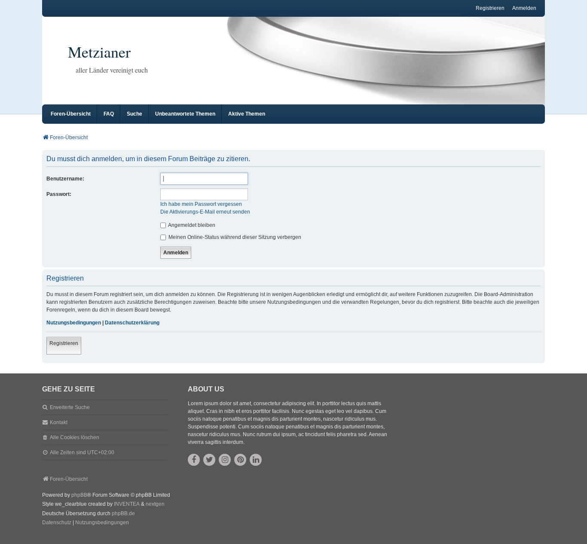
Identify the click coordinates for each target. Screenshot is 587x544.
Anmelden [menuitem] (524, 8)
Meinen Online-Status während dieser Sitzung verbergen (234, 237)
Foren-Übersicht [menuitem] (71, 114)
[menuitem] (56, 523)
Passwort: (58, 194)
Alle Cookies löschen (74, 437)
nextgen (155, 504)
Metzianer (99, 51)
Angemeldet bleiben (191, 225)
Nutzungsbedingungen (73, 323)
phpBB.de (123, 513)
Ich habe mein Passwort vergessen (201, 204)
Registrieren (63, 343)
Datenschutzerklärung (132, 323)
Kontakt (58, 422)
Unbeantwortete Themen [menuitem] (185, 114)
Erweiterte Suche (70, 407)
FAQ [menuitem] (109, 114)
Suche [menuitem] (134, 114)
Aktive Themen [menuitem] (246, 114)
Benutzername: (65, 179)
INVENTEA (127, 504)
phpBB (79, 495)
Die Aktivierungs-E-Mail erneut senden (205, 212)
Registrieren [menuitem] (490, 8)
